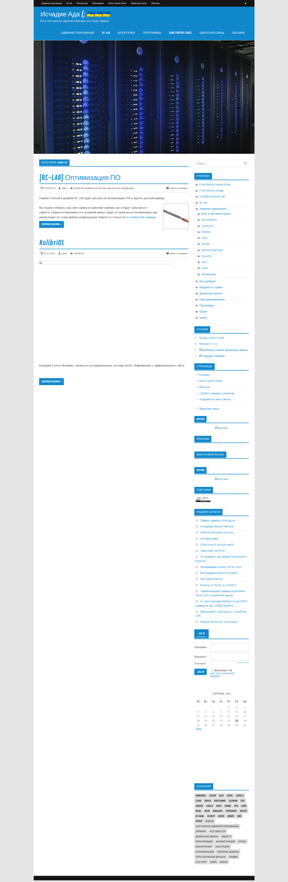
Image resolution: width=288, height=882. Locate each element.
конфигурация (225, 841)
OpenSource (231, 810)
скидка (233, 856)
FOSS (242, 800)
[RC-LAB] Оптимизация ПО (80, 177)
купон (242, 841)
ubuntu (230, 816)
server (221, 816)
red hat (243, 810)
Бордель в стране (211, 287)
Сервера (219, 356)
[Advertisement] (221, 757)
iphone (227, 805)
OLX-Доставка (209, 538)
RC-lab (69, 3)
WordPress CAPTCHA (243, 662)
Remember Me (223, 670)
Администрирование (52, 3)
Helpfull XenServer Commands (218, 622)
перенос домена (228, 851)
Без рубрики (208, 281)
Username (200, 647)
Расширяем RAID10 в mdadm (219, 573)
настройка (223, 846)
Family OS (79, 188)
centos (230, 795)
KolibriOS (51, 243)
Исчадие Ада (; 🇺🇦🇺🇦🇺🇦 (75, 14)
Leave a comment (179, 188)
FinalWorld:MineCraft (212, 196)
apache (212, 795)
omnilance (218, 810)
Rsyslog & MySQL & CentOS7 (218, 585)
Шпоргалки (82, 3)
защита (226, 836)
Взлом (210, 821)
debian (207, 800)
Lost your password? (222, 673)
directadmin (220, 800)
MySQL (206, 244)
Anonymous (201, 795)
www (205, 268)
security (211, 816)
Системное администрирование (217, 826)
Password (200, 656)
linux (96, 188)
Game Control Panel (117, 3)
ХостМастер (218, 831)
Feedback (204, 375)
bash (221, 795)
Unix (118, 188)
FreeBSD (199, 805)
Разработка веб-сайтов (215, 399)
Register (215, 676)
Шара (203, 311)
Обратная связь (139, 3)
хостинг (201, 861)
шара (213, 861)
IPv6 (236, 805)
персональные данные (211, 856)
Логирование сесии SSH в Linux (220, 567)
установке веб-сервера (141, 217)
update (199, 821)
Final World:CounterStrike (215, 184)
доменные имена (207, 836)
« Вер (197, 729)
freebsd (88, 188)
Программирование (212, 299)
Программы (98, 3)
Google (209, 805)
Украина (201, 831)
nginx (207, 810)
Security (111, 188)
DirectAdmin (209, 220)
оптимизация (205, 851)
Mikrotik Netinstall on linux (217, 532)
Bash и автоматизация (216, 213)
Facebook (233, 800)
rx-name (200, 816)
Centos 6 (240, 795)
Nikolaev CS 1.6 (208, 344)
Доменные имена (211, 293)
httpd (218, 805)
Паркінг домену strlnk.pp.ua (217, 520)
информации (204, 841)
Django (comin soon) (211, 338)
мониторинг (204, 846)
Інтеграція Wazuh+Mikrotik (217, 526)
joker (64, 188)
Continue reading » (51, 224)
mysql (198, 810)
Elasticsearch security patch (217, 544)
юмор (203, 317)
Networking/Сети (212, 250)
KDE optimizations (211, 579)
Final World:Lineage (212, 190)
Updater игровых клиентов (217, 393)
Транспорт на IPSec (212, 550)
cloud (198, 800)
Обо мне (155, 3)
